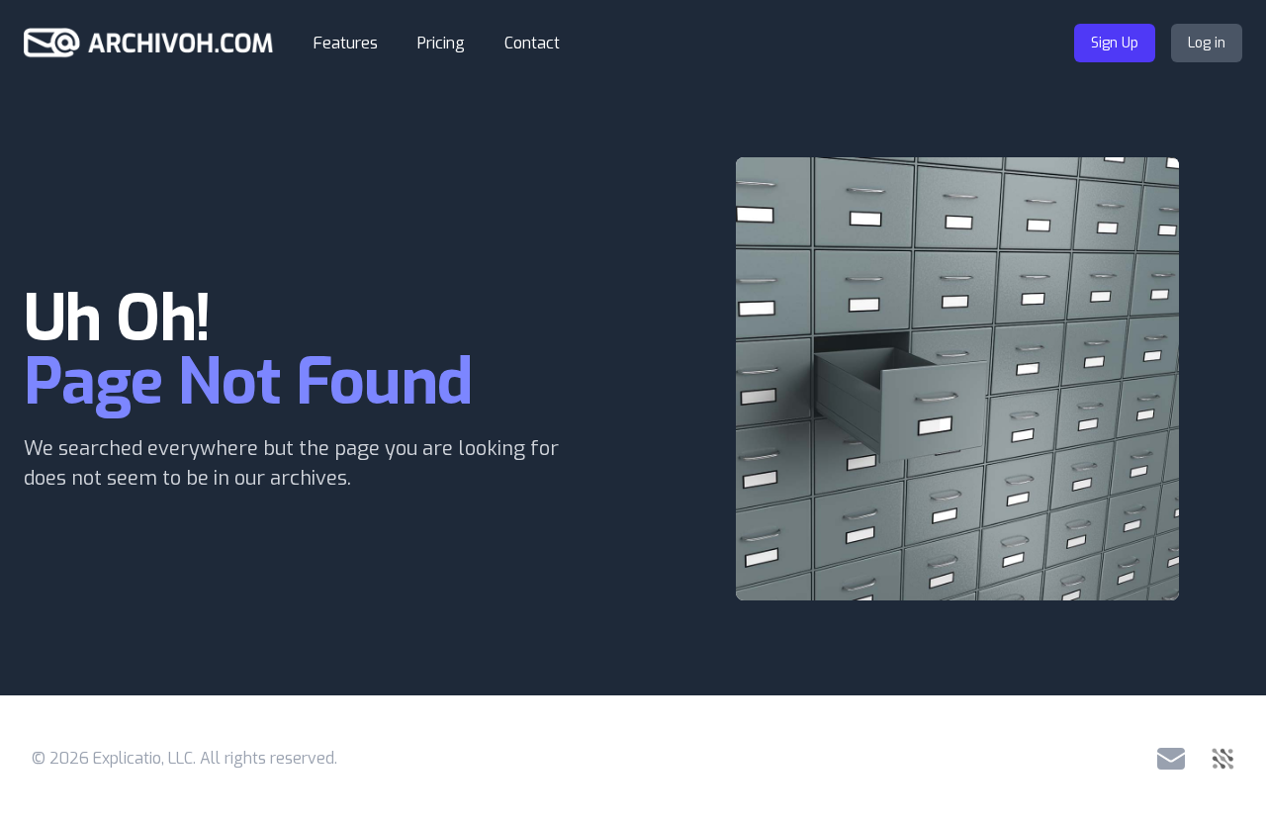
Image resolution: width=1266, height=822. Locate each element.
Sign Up (1114, 43)
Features (346, 43)
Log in (1206, 43)
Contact (532, 43)
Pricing (441, 43)
